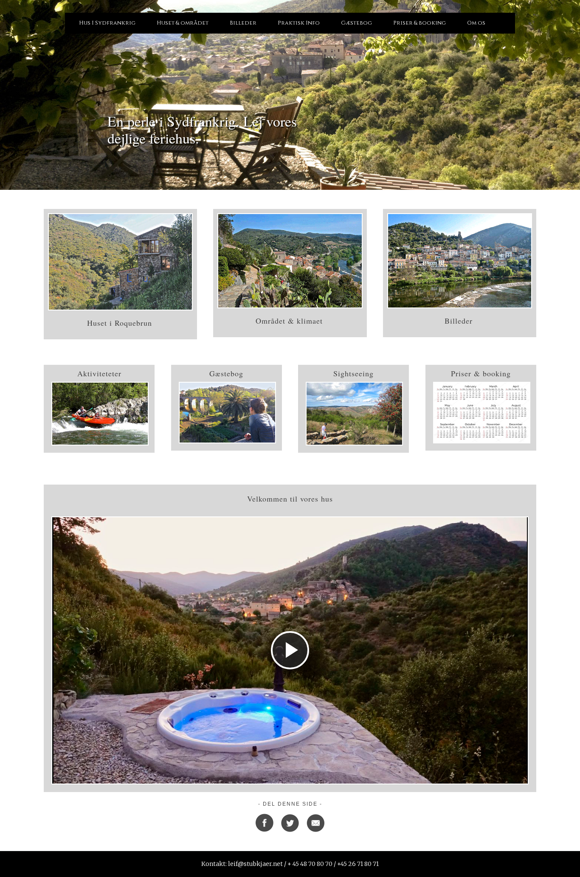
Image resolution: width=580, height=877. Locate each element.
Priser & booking (419, 23)
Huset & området (182, 23)
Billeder (243, 23)
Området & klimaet (289, 321)
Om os (476, 23)
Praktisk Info (299, 23)
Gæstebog (356, 23)
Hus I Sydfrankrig (107, 23)
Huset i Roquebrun (119, 323)
